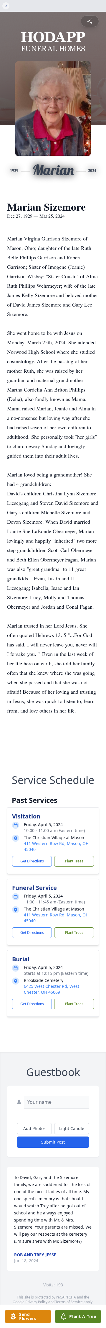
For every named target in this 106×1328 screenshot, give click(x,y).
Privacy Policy (36, 1301)
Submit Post (53, 1142)
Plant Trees (74, 861)
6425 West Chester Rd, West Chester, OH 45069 (51, 989)
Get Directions (32, 861)
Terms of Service (69, 1301)
